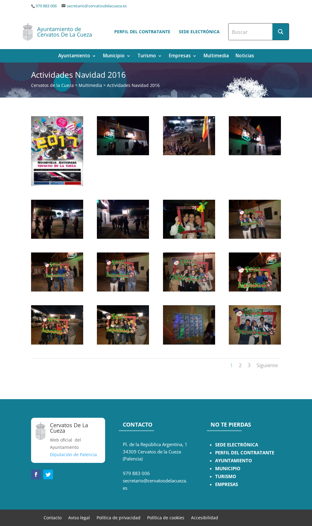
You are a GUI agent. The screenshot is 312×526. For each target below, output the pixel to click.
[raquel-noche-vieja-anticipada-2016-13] (189, 237)
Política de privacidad (118, 517)
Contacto (53, 517)
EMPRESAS (226, 484)
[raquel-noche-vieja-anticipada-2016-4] (123, 343)
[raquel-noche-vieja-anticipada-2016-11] (255, 343)
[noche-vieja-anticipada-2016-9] (255, 153)
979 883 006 (46, 6)
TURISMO (225, 476)
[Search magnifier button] (280, 31)
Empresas (180, 56)
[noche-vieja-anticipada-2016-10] (123, 153)
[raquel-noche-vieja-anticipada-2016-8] (123, 290)
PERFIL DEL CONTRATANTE (244, 452)
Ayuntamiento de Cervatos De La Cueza (64, 31)
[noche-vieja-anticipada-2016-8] (57, 237)
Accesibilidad (204, 517)
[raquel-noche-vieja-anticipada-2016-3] (57, 343)
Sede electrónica (199, 31)
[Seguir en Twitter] (48, 474)
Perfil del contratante (142, 31)
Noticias (245, 56)
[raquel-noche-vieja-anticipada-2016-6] (57, 290)
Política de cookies (165, 517)
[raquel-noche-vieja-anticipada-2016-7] (255, 237)
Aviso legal (79, 517)
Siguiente (267, 365)
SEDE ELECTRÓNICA (236, 445)
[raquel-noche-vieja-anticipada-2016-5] (255, 290)
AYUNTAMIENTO (233, 460)
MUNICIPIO (227, 468)
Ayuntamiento (74, 56)
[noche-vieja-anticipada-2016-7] (123, 237)
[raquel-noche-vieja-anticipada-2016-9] (189, 290)
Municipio (114, 56)
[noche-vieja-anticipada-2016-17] (189, 343)
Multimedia (216, 56)
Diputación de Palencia (73, 454)
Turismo (146, 56)
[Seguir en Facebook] (36, 474)
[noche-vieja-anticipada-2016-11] (189, 153)
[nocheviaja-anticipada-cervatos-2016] (57, 184)
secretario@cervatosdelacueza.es (97, 6)
